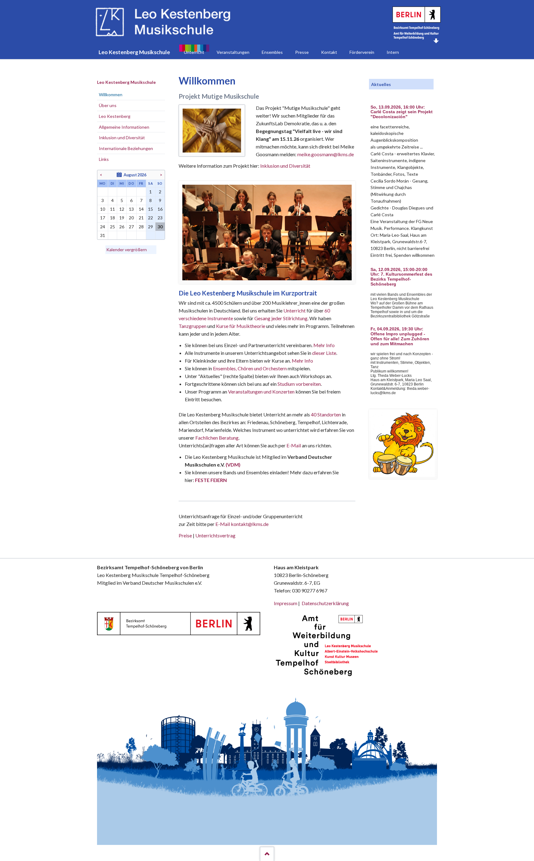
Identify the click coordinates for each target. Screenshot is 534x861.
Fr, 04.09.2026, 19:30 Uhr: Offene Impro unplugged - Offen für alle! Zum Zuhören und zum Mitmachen (400, 336)
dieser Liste (324, 353)
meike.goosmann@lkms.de (325, 154)
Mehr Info (324, 345)
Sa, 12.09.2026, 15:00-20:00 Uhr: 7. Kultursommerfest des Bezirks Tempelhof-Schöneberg (401, 276)
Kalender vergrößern (126, 249)
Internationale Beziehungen (126, 148)
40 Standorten (326, 414)
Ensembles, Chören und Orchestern (250, 368)
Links (104, 159)
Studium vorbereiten (299, 384)
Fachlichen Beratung (216, 438)
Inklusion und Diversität (285, 166)
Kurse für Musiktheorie (240, 326)
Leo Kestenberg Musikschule (126, 82)
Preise (185, 535)
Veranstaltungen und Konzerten (261, 391)
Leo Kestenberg (114, 116)
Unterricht (294, 310)
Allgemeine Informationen (124, 127)
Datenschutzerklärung (325, 603)
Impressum (285, 603)
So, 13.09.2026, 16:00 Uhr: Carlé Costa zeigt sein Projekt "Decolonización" (402, 112)
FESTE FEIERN (211, 480)
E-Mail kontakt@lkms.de (241, 524)
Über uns (108, 105)
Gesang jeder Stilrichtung (280, 318)
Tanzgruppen (193, 326)
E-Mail (293, 445)
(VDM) (233, 464)
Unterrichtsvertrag (215, 535)
